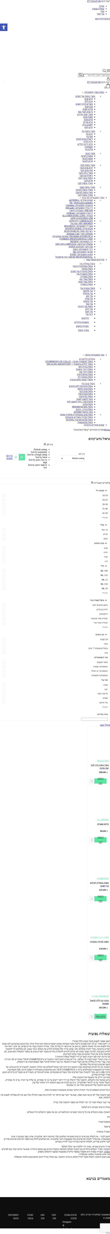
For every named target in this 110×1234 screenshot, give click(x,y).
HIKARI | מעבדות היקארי (81, 210)
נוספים (107, 1151)
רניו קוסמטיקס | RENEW (81, 241)
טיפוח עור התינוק (85, 306)
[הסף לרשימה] (91, 781)
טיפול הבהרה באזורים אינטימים (79, 417)
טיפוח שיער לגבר (85, 178)
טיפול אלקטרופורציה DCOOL (79, 420)
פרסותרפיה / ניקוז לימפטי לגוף (80, 401)
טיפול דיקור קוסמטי (84, 369)
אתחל (107, 725)
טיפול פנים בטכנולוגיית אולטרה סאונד (76, 414)
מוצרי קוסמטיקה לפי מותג (93, 197)
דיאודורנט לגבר (86, 175)
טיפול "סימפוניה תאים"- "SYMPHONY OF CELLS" (69, 361)
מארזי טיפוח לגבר (85, 183)
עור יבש (89, 296)
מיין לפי (9, 456)
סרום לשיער (87, 161)
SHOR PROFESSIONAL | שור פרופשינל (74, 257)
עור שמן (89, 304)
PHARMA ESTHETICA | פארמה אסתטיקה (72, 236)
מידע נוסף (100, 1016)
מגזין (102, 11)
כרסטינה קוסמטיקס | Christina (79, 205)
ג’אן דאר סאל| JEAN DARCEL (78, 231)
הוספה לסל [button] (100, 781)
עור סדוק (89, 298)
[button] (3, 27)
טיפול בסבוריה (86, 276)
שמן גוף (89, 136)
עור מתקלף (88, 293)
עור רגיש (89, 309)
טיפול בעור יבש (86, 279)
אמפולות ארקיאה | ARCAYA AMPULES (74, 244)
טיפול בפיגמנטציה (85, 422)
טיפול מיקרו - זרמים (84, 409)
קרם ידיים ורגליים (85, 144)
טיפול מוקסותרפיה (85, 374)
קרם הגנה (88, 127)
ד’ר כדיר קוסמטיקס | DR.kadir (79, 208)
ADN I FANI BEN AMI (81, 218)
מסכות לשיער (87, 156)
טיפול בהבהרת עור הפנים (82, 271)
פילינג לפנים (88, 109)
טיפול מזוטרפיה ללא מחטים (81, 386)
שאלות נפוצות (98, 8)
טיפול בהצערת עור (84, 274)
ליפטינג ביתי (87, 124)
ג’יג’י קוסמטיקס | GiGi (83, 249)
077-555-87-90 (94, 1)
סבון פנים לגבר (86, 170)
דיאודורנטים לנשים (84, 139)
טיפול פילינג (88, 404)
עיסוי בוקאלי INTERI (83, 412)
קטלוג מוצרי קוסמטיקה (94, 92)
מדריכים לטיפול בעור (95, 259)
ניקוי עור (89, 314)
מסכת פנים (88, 117)
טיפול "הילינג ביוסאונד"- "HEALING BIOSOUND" (69, 364)
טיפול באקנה (87, 269)
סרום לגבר (88, 180)
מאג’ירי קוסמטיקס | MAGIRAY (78, 226)
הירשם (98, 19)
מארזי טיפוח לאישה (84, 190)
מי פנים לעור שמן (85, 112)
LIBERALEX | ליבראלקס (81, 221)
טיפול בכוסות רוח (85, 377)
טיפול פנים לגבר (86, 391)
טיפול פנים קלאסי (85, 389)
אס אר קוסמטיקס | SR (83, 252)
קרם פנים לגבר (86, 167)
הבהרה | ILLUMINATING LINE (77, 215)
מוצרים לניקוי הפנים (84, 104)
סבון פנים (89, 106)
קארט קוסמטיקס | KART (81, 254)
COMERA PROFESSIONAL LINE (76, 239)
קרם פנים (89, 99)
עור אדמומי (88, 291)
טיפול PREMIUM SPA (82, 407)
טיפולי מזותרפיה (86, 396)
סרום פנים (88, 119)
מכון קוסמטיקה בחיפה (94, 355)
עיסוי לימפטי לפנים (84, 399)
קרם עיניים (88, 122)
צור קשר (100, 14)
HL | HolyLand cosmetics (81, 203)
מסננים (9, 458)
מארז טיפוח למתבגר (84, 192)
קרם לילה (89, 101)
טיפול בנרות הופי (85, 366)
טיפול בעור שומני (85, 281)
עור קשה (89, 311)
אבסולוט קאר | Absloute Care (79, 234)
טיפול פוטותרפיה (85, 394)
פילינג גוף (89, 149)
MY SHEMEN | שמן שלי (81, 223)
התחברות (106, 19)
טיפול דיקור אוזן (86, 372)
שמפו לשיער (87, 158)
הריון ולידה (88, 141)
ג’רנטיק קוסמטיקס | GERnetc (80, 213)
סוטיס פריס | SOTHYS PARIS (79, 228)
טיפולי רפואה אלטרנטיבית (81, 379)
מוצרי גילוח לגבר (86, 173)
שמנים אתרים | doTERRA (81, 200)
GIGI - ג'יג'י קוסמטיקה (100, 937)
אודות (101, 6)
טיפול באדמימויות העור (83, 266)
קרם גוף (89, 134)
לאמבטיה (89, 147)
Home (107, 430)
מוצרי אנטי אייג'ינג (85, 114)
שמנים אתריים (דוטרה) (94, 425)
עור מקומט (88, 301)
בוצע (102, 725)
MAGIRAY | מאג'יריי (100, 996)
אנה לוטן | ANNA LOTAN (80, 246)
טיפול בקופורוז (86, 284)
